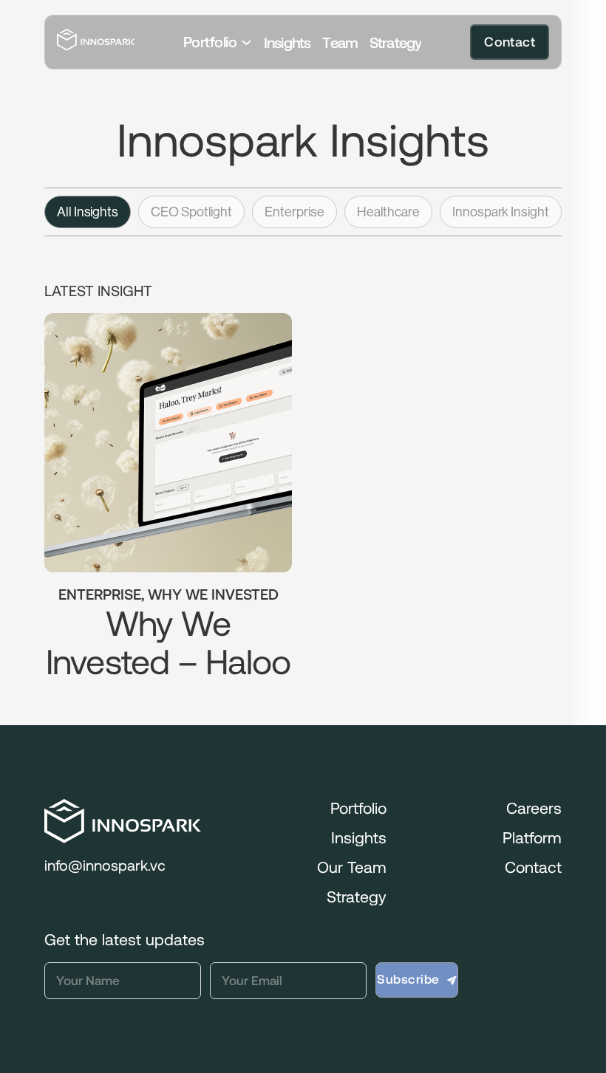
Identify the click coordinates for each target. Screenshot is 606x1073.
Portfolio (209, 41)
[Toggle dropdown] (246, 42)
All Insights (87, 211)
